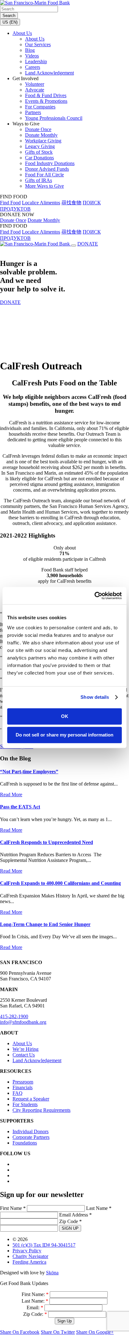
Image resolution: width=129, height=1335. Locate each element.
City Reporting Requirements (41, 1110)
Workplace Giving (43, 140)
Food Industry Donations (50, 163)
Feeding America (29, 1262)
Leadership (36, 61)
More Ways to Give (44, 186)
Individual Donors (31, 1131)
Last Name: (35, 1301)
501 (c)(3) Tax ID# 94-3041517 (44, 1245)
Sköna (52, 1272)
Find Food (10, 202)
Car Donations (39, 157)
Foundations (25, 1142)
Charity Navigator (30, 1256)
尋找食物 (71, 202)
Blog (30, 50)
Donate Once (38, 129)
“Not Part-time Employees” (29, 771)
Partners (33, 112)
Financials (23, 1087)
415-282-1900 (14, 1016)
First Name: (35, 1294)
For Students (25, 1104)
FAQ (18, 1093)
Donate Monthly (41, 135)
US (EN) (10, 22)
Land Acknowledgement (49, 72)
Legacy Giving (40, 146)
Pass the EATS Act (20, 806)
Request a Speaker (31, 1098)
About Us (22, 33)
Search (9, 15)
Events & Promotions (46, 101)
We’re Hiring (26, 1049)
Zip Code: (35, 1314)
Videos (32, 55)
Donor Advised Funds (47, 169)
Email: (35, 1307)
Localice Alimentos (41, 202)
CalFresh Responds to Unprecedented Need (46, 842)
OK (64, 716)
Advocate (34, 89)
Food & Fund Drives (45, 95)
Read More (11, 794)
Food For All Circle (44, 174)
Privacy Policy (27, 1250)
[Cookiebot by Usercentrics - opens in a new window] (94, 596)
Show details (94, 697)
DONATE (87, 243)
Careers (32, 67)
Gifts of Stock (39, 152)
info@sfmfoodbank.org (23, 1022)
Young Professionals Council (53, 118)
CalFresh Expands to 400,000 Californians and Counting (60, 883)
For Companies (40, 106)
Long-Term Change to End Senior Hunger (45, 924)
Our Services (38, 44)
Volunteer (34, 84)
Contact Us (24, 1054)
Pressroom (23, 1081)
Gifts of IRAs (38, 180)
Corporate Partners (31, 1137)
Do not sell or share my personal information (64, 734)
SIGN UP (70, 1228)
